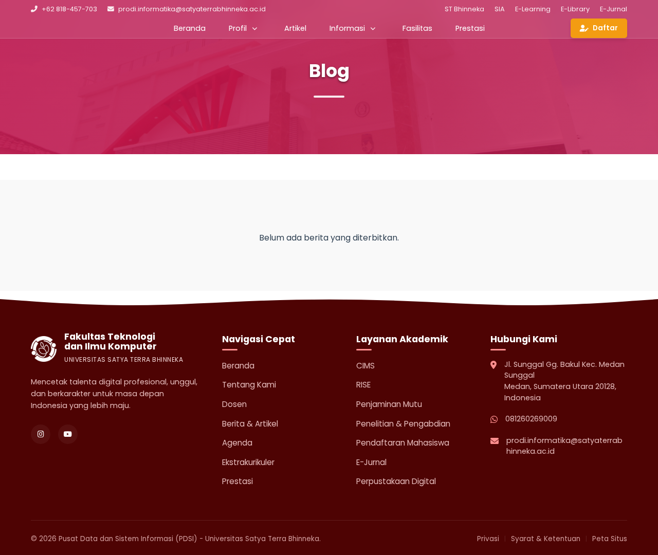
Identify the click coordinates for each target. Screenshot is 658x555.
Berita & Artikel (250, 423)
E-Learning (533, 9)
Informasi (347, 28)
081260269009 (531, 419)
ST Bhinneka (464, 9)
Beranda (190, 28)
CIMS (365, 365)
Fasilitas (417, 28)
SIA (500, 9)
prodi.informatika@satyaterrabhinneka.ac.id (192, 9)
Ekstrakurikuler (248, 462)
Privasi (488, 539)
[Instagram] (40, 434)
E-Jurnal (613, 9)
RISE (363, 384)
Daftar (605, 28)
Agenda (237, 442)
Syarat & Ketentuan (545, 539)
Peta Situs (609, 539)
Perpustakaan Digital (396, 481)
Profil (238, 28)
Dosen (234, 404)
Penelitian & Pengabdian (403, 423)
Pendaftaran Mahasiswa (402, 442)
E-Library (575, 9)
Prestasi (470, 28)
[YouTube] (68, 434)
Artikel (295, 28)
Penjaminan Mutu (389, 404)
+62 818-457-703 (69, 9)
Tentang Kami (249, 384)
